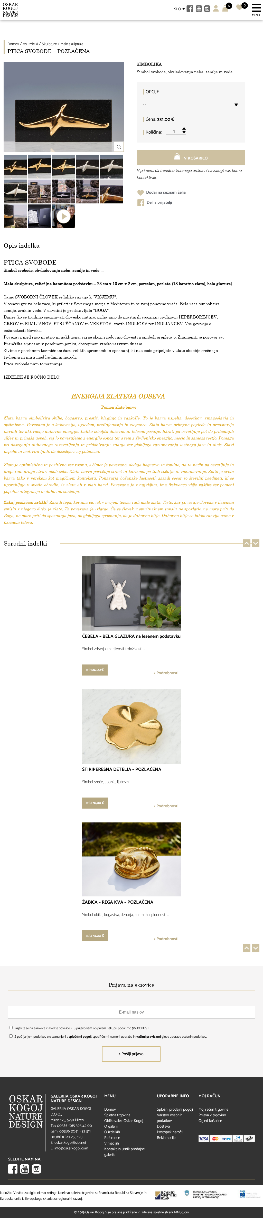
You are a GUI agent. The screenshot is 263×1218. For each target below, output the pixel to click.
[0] (239, 9)
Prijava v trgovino (212, 1115)
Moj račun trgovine (213, 1109)
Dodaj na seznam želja (165, 192)
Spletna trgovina (117, 1115)
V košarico (195, 158)
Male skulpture (72, 44)
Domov (13, 44)
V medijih (111, 1143)
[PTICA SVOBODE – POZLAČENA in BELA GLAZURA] (39, 191)
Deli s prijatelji (159, 202)
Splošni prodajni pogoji (175, 1109)
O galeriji (111, 1126)
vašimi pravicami (148, 1036)
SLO (177, 9)
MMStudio (181, 1212)
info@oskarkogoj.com (71, 1148)
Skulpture (49, 44)
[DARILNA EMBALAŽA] (39, 216)
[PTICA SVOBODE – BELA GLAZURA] (87, 166)
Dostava (163, 1126)
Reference (112, 1138)
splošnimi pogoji (80, 1036)
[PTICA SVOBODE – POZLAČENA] (15, 166)
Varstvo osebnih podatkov (169, 1118)
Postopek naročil (170, 1132)
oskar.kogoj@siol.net (70, 1142)
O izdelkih (112, 1132)
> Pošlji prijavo (131, 1054)
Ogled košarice (210, 1121)
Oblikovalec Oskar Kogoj (123, 1121)
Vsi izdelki (30, 44)
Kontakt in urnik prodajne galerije (124, 1152)
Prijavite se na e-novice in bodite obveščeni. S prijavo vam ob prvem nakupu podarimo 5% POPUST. (81, 1028)
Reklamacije (166, 1138)
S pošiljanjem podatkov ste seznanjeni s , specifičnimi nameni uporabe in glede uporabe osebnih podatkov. (110, 1036)
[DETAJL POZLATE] (111, 191)
